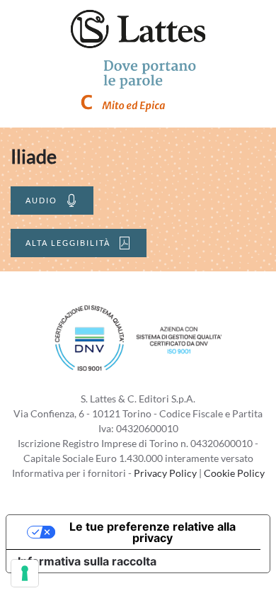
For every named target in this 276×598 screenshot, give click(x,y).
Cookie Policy (234, 473)
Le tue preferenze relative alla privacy (152, 532)
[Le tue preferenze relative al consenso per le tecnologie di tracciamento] (24, 573)
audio (41, 200)
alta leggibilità (67, 242)
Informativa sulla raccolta (87, 561)
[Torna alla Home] (138, 28)
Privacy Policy (165, 473)
